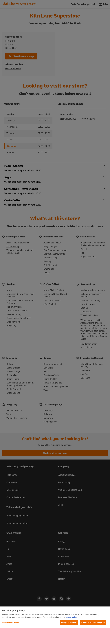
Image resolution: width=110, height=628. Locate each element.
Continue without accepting (93, 622)
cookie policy (71, 617)
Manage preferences (10, 622)
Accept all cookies (69, 622)
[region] (55, 617)
